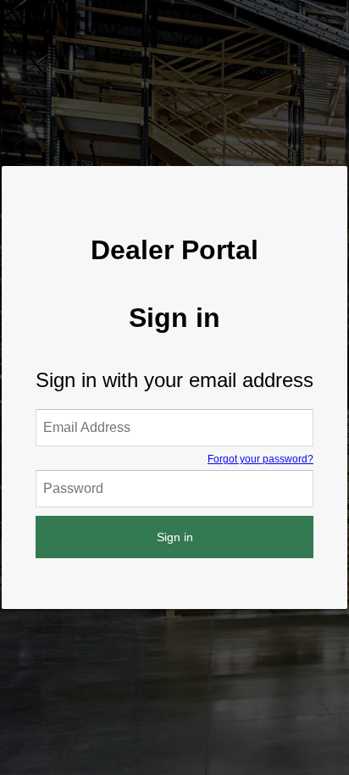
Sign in (175, 537)
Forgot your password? (260, 459)
